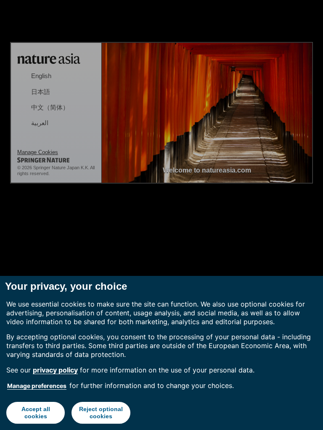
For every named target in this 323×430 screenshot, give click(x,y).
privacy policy (55, 370)
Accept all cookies (35, 413)
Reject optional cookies (101, 413)
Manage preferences (36, 385)
